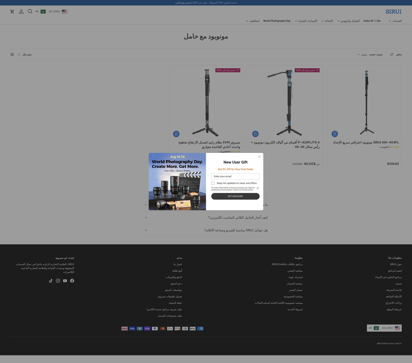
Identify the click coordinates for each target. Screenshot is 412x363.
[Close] (259, 157)
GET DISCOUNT (235, 196)
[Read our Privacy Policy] (258, 188)
